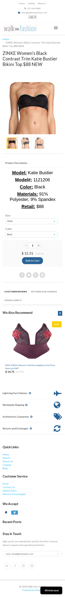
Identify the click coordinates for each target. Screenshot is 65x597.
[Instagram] (31, 565)
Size (7, 215)
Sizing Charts (13, 300)
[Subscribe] (58, 554)
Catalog (31, 3)
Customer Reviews (15, 291)
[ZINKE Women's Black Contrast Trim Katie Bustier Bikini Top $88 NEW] (32, 108)
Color (8, 228)
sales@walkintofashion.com (34, 12)
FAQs (6, 483)
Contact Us (9, 487)
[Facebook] (15, 565)
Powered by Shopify (32, 590)
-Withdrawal (51, 590)
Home (22, 3)
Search (6, 457)
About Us (42, 3)
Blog (5, 468)
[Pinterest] (23, 565)
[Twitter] (6, 565)
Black (9, 234)
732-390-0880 (34, 8)
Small (9, 221)
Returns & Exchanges (44, 291)
